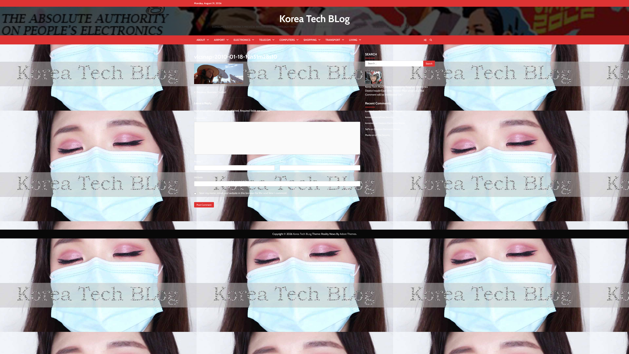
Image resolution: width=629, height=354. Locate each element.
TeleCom (265, 39)
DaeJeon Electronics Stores (391, 123)
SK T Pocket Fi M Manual (390, 111)
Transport (332, 39)
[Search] (430, 40)
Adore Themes (348, 234)
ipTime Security (385, 117)
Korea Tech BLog (314, 19)
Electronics (242, 39)
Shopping (310, 39)
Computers (287, 39)
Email (284, 161)
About (201, 39)
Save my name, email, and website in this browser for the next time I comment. (243, 193)
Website (198, 177)
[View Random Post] (425, 40)
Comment (200, 118)
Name (198, 161)
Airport (219, 39)
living (353, 39)
